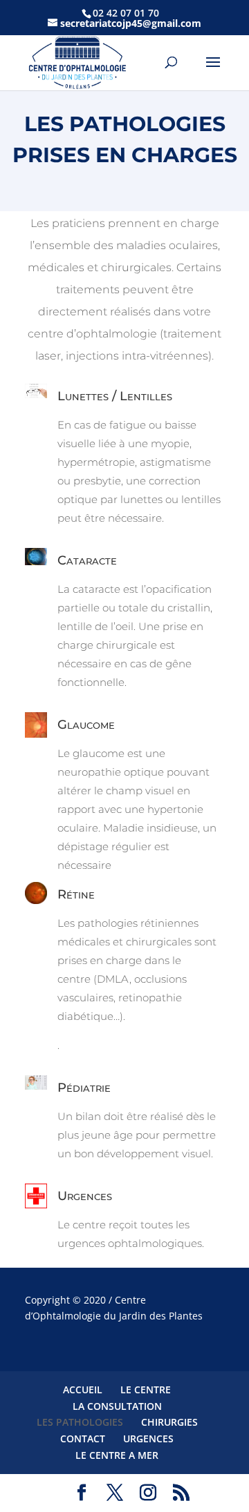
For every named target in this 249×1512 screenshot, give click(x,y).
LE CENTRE (145, 1389)
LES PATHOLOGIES (80, 1421)
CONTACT (82, 1438)
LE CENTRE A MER (116, 1455)
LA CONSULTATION (117, 1406)
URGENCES (148, 1438)
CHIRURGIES (169, 1421)
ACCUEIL (82, 1389)
